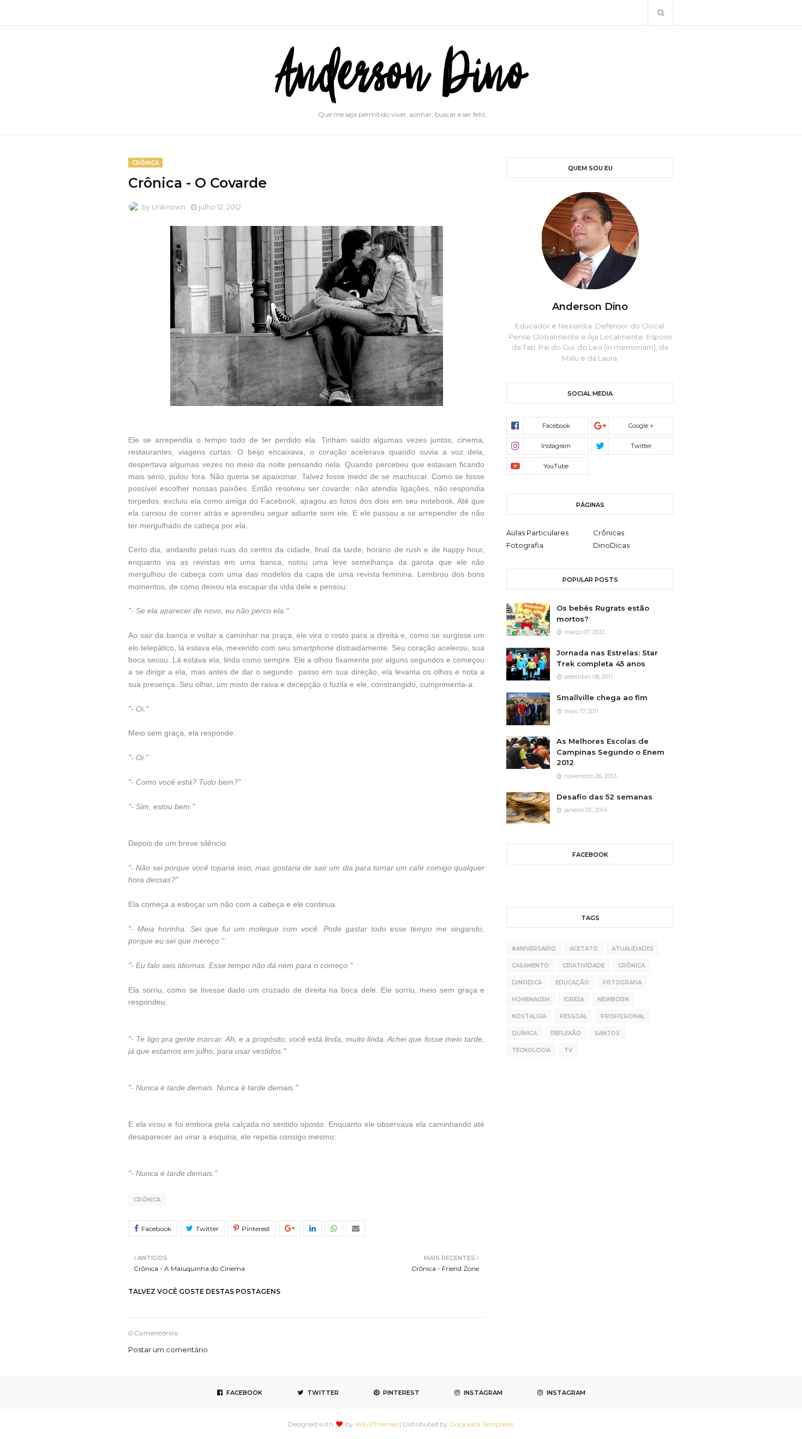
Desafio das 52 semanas (604, 796)
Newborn (613, 999)
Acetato (584, 948)
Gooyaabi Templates (482, 1424)
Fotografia (524, 545)
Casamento (530, 965)
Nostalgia (529, 1016)
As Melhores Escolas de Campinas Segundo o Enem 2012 (610, 752)
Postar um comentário (168, 1349)
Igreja (574, 999)
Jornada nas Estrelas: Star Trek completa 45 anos (607, 658)
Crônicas (608, 532)
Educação (572, 982)
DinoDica (527, 982)
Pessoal (573, 1016)
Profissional (623, 1016)
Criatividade (583, 965)
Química (524, 1033)
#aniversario (534, 948)
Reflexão (565, 1033)
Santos (607, 1033)
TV (568, 1050)
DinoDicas (611, 545)
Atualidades (633, 948)
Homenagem (531, 999)
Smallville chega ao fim (602, 697)
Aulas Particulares (537, 532)
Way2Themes (376, 1424)
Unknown (168, 206)
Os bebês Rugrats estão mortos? (602, 613)
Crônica (147, 1199)
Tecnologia (531, 1050)
